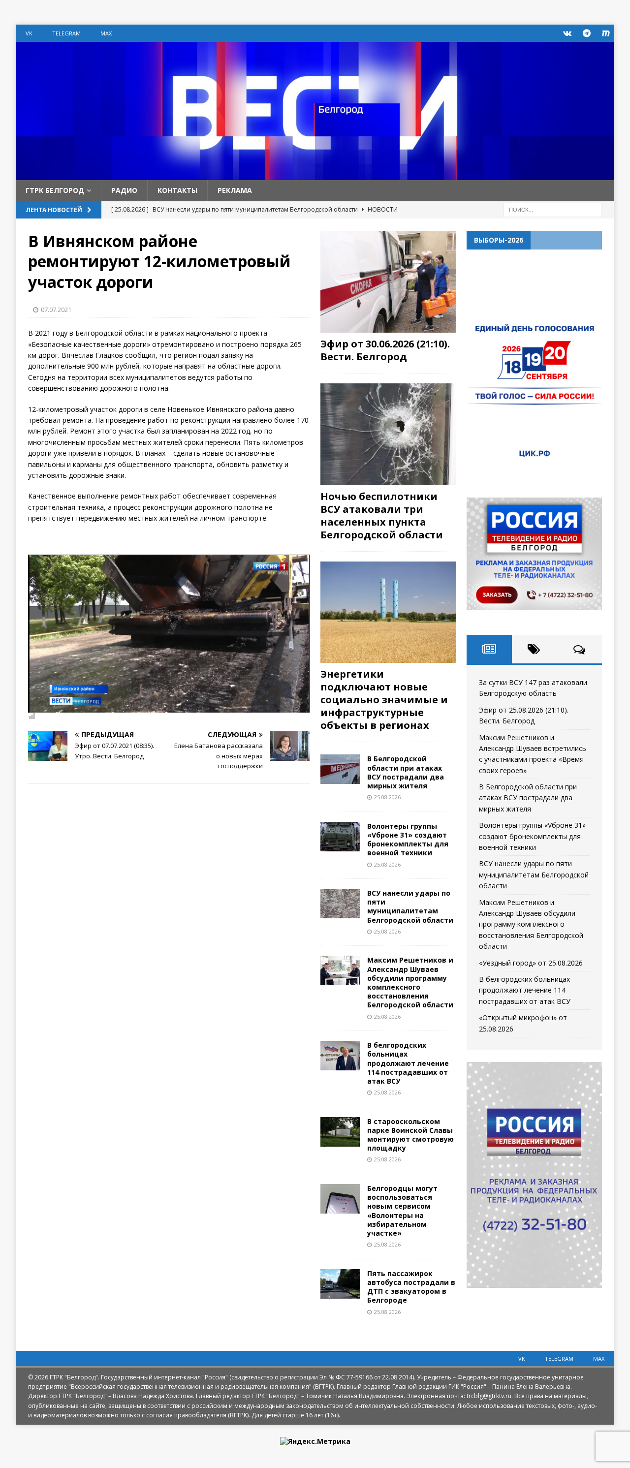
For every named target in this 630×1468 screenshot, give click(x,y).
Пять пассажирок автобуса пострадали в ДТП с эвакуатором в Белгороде (411, 1287)
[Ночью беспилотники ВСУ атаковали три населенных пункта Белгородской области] (388, 434)
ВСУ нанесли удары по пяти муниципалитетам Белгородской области (410, 906)
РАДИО (124, 190)
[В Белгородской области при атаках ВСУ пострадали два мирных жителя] (340, 769)
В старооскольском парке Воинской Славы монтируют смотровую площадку (410, 1135)
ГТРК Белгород (55, 190)
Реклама (235, 190)
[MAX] (605, 33)
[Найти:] (553, 209)
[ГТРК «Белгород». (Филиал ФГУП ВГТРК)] (315, 174)
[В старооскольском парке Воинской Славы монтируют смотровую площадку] (340, 1132)
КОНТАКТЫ (177, 190)
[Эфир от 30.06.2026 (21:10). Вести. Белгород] (388, 282)
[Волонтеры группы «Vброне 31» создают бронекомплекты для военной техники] (340, 836)
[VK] (567, 33)
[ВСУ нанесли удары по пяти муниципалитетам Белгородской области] (340, 903)
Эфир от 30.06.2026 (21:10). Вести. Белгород (385, 350)
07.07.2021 (56, 309)
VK (29, 33)
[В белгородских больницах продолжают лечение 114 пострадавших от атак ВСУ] (340, 1055)
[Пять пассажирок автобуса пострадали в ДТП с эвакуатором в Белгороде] (340, 1284)
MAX (106, 33)
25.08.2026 (387, 797)
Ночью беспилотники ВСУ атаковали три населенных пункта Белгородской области (381, 515)
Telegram (66, 33)
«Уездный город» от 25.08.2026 (531, 963)
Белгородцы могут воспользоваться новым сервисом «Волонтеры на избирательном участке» (402, 1211)
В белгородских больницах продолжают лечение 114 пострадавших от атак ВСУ (408, 1063)
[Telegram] (586, 33)
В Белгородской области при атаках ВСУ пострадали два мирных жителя (405, 772)
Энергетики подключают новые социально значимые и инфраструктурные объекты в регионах (384, 699)
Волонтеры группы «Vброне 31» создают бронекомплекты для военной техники (407, 839)
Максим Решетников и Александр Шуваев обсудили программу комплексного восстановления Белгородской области (410, 982)
